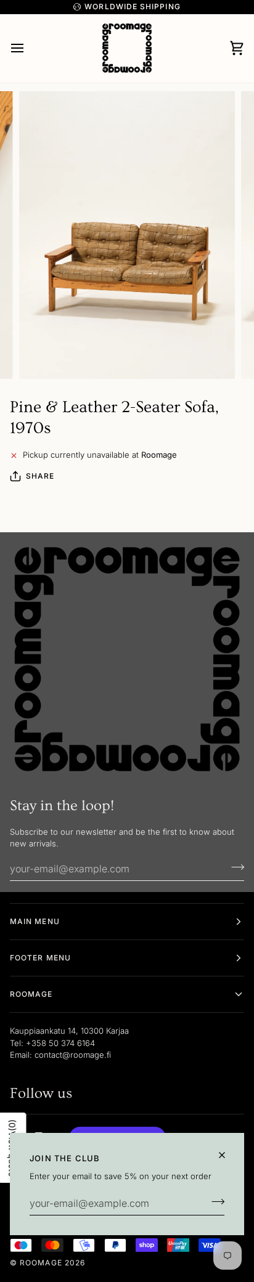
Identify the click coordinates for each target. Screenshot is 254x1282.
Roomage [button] (31, 994)
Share (40, 476)
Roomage (41, 1262)
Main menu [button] (35, 921)
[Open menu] (28, 48)
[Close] (227, 1155)
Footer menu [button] (40, 957)
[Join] (214, 1202)
